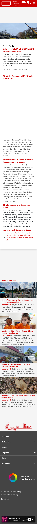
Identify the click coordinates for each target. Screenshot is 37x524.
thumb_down (26, 519)
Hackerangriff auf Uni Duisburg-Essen (19, 233)
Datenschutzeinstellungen (10, 495)
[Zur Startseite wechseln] (6, 3)
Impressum (5, 492)
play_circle (29, 519)
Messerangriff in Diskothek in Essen (18, 235)
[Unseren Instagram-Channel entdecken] (8, 499)
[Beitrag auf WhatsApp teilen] (10, 46)
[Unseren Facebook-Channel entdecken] (5, 499)
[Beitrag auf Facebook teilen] (13, 46)
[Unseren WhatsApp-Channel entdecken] (2, 499)
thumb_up (33, 519)
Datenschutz (15, 492)
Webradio (5, 436)
